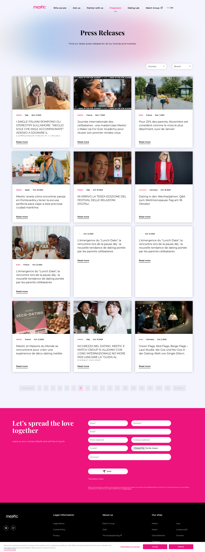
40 (133, 388)
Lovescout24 (182, 529)
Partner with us (95, 8)
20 (125, 388)
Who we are (60, 8)
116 (167, 388)
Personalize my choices (130, 547)
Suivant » (179, 388)
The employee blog (111, 535)
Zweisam (156, 541)
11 (102, 388)
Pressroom (115, 8)
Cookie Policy (59, 529)
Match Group (152, 8)
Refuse (181, 547)
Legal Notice (58, 523)
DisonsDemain (158, 535)
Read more (22, 142)
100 (159, 388)
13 (117, 388)
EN (172, 8)
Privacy (56, 535)
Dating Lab (133, 8)
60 (142, 388)
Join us (76, 8)
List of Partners (9, 550)
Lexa (178, 523)
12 (110, 388)
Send (109, 471)
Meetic (155, 523)
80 (150, 388)
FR (168, 8)
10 (95, 388)
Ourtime (180, 535)
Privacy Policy (127, 489)
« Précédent (27, 388)
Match (155, 529)
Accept (155, 547)
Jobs (104, 529)
